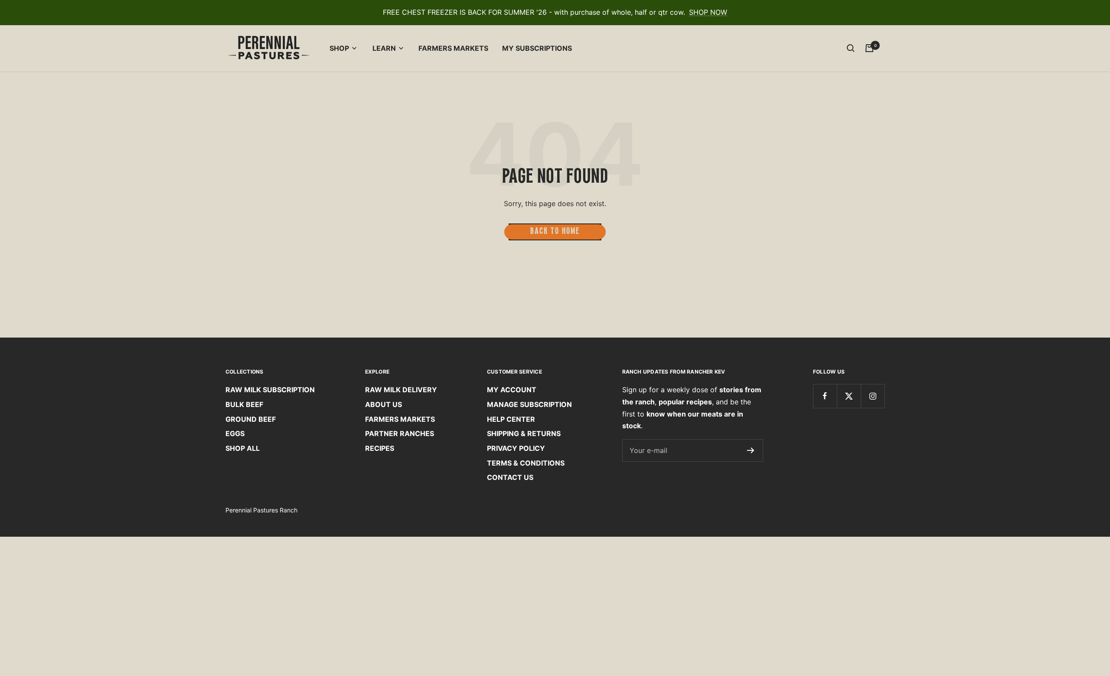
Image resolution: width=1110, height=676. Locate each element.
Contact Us (510, 477)
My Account (511, 389)
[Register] (750, 450)
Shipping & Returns (524, 433)
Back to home (555, 231)
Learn (384, 48)
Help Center (511, 419)
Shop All (242, 448)
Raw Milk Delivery (401, 389)
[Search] (851, 48)
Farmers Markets (453, 48)
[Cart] (869, 48)
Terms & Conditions (526, 463)
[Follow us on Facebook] (825, 396)
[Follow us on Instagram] (873, 396)
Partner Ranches (399, 433)
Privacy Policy (516, 448)
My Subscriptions (537, 48)
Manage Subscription (529, 404)
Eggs (235, 433)
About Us (383, 404)
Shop (339, 48)
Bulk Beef (244, 404)
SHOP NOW (708, 12)
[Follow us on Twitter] (849, 396)
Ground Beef (250, 419)
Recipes (379, 448)
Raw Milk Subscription (270, 389)
